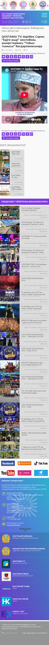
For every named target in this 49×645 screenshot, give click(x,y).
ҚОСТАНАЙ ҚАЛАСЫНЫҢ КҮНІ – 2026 (32, 406)
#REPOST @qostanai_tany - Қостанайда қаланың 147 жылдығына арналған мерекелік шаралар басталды (33, 364)
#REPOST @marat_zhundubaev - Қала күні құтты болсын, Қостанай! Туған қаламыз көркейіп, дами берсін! (34, 322)
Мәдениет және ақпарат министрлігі (29, 550)
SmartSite (42, 633)
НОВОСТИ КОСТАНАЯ (20, 612)
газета (20, 600)
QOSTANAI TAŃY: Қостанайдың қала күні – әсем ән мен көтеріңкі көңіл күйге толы (34, 266)
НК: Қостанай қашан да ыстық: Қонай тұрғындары (33, 392)
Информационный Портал (23, 575)
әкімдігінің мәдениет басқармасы (25, 537)
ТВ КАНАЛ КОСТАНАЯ (20, 562)
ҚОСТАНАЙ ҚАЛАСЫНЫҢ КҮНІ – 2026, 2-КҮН (32, 350)
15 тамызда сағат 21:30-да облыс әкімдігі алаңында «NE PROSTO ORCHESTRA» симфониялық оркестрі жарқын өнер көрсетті (34, 294)
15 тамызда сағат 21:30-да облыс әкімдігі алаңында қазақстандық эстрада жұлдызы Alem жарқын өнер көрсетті (33, 308)
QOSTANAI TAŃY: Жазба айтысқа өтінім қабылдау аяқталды (17, 189)
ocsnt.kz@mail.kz (13, 525)
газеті (21, 587)
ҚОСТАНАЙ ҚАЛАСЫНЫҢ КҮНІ (32, 279)
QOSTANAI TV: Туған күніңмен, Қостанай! (34, 237)
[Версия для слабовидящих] (30, 21)
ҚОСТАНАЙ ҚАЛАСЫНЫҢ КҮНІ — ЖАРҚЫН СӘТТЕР (32, 336)
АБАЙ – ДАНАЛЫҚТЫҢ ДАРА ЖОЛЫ (33, 434)
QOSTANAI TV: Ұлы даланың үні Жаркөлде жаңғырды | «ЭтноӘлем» (17, 177)
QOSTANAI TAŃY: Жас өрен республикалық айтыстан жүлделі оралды (17, 154)
